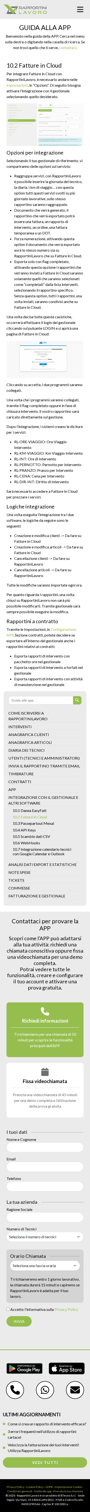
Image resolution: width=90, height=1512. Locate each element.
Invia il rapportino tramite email (44, 766)
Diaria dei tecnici (26, 750)
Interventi (20, 726)
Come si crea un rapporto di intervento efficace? (47, 1424)
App (12, 789)
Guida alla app (42, 1491)
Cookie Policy (34, 1487)
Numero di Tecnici (21, 1229)
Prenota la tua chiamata (68, 1491)
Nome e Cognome (21, 1139)
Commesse (19, 888)
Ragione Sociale (19, 1209)
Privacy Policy (66, 1309)
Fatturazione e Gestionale (36, 896)
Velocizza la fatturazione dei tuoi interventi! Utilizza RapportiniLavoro (43, 1447)
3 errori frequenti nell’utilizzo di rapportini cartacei (42, 1434)
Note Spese (19, 872)
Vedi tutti (45, 1462)
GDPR (49, 1487)
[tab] (45, 1029)
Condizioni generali (19, 1491)
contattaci (67, 47)
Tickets (16, 880)
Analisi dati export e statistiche (42, 864)
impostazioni (17, 85)
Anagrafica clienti (28, 734)
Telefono (13, 1178)
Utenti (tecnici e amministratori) (44, 758)
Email (11, 1159)
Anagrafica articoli (30, 742)
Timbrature (21, 773)
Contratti (19, 781)
